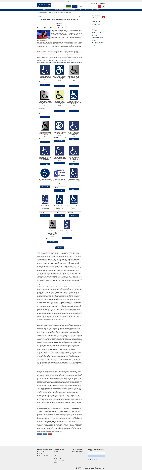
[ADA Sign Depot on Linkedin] (94, 459)
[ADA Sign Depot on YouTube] (96, 459)
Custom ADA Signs (82, 9)
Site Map (55, 462)
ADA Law (41, 435)
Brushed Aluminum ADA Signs (71, 9)
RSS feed (47, 437)
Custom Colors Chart (75, 455)
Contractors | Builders (75, 456)
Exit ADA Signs (90, 9)
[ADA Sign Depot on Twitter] (88, 459)
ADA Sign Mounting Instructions (77, 451)
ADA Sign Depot (44, 468)
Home (38, 12)
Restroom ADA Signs (47, 9)
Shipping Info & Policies (58, 455)
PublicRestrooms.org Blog (59, 460)
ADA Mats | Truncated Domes (58, 9)
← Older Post (39, 16)
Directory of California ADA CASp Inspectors (79, 453)
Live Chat (40, 453)
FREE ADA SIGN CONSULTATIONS (44, 449)
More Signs (97, 9)
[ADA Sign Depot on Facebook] (90, 459)
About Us (56, 453)
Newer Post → (79, 16)
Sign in (40, 455)
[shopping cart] (103, 6)
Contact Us (56, 451)
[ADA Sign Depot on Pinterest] (92, 459)
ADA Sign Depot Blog (43, 12)
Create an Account (46, 455)
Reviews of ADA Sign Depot (59, 456)
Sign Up (96, 455)
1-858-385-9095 (92, 3)
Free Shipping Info (101, 3)
